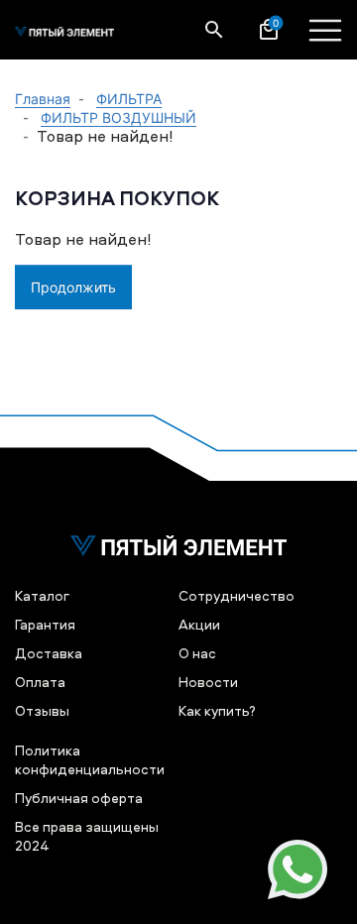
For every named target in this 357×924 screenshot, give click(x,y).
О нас (197, 652)
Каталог (42, 595)
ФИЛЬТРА (129, 98)
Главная (42, 98)
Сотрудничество (236, 595)
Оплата (40, 681)
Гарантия (45, 624)
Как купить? (217, 710)
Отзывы (42, 710)
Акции (199, 624)
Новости (208, 681)
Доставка (48, 652)
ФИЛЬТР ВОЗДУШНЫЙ (118, 117)
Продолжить (73, 287)
